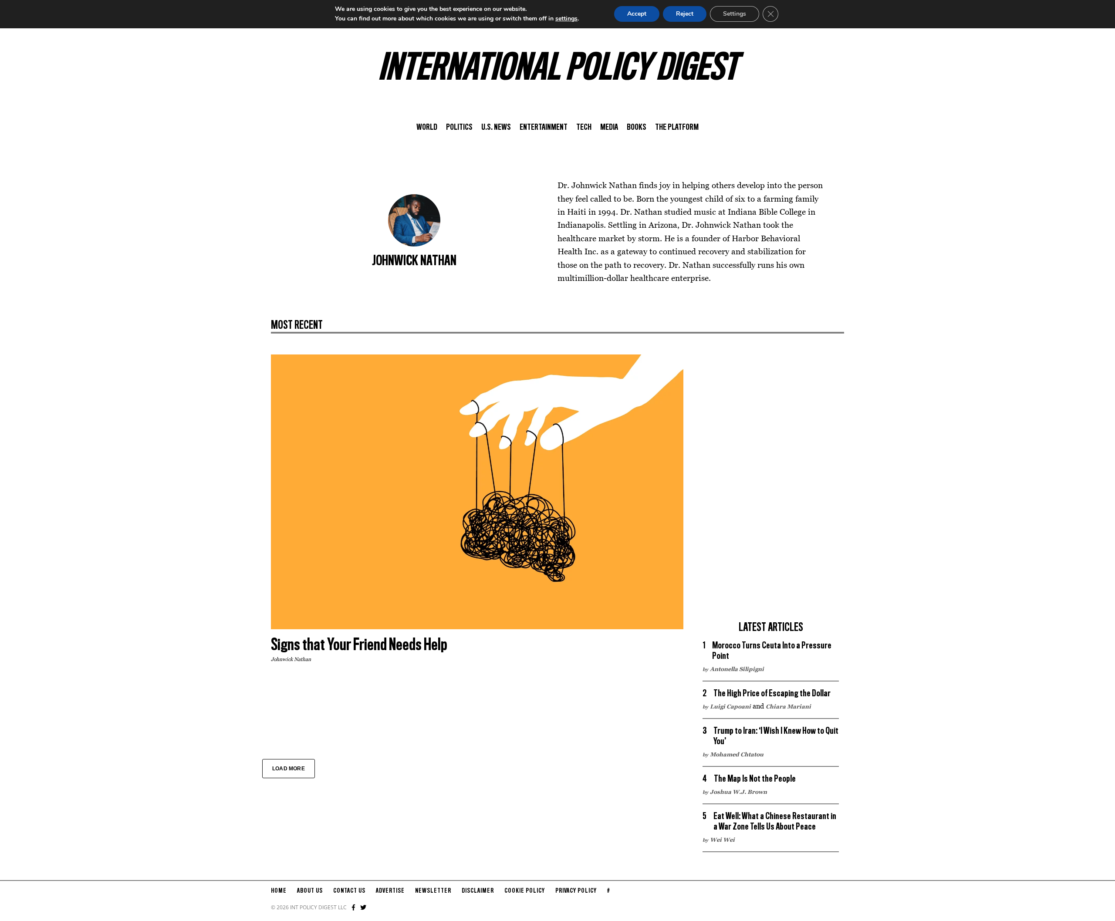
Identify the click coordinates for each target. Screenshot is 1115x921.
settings (566, 18)
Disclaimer (478, 891)
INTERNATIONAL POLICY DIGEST (557, 69)
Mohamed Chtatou (737, 754)
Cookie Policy (524, 891)
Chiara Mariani (788, 706)
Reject (684, 14)
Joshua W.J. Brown (738, 791)
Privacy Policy (576, 891)
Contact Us (349, 891)
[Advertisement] (771, 485)
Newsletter (433, 891)
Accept (636, 14)
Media (609, 128)
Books (636, 128)
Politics (459, 128)
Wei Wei (722, 839)
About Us (310, 891)
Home (279, 891)
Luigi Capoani (730, 706)
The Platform (677, 128)
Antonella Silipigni (737, 668)
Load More (288, 769)
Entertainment (544, 128)
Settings (734, 14)
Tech (583, 128)
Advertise (390, 891)
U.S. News (496, 128)
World (426, 128)
